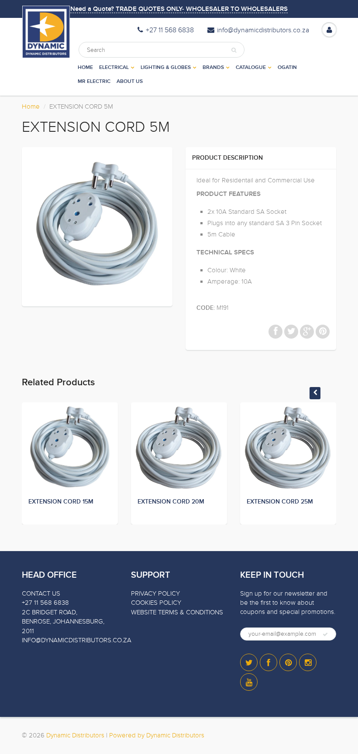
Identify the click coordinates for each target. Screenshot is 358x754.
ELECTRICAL (114, 67)
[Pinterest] (288, 662)
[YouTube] (249, 682)
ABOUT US (130, 81)
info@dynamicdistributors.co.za (263, 30)
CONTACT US (41, 593)
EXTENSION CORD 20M (171, 502)
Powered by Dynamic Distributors (156, 735)
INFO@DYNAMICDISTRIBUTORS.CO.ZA (76, 640)
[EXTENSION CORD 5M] (97, 225)
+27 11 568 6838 (170, 30)
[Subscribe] (325, 634)
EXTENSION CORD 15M (60, 502)
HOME (85, 67)
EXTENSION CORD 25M (280, 502)
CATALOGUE (251, 67)
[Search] (234, 50)
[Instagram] (308, 662)
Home (31, 106)
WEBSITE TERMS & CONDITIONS (177, 612)
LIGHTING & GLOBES (166, 67)
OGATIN (287, 67)
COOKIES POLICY (156, 603)
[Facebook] (268, 662)
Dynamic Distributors (75, 735)
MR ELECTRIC (94, 81)
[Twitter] (249, 662)
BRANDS (213, 67)
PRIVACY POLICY (155, 593)
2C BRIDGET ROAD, (49, 612)
